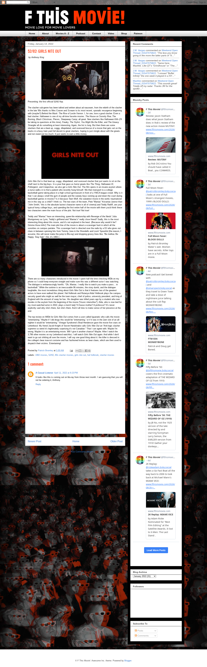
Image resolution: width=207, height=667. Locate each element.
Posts (140, 630)
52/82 (51, 355)
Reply (38, 384)
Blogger (127, 660)
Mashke (137, 81)
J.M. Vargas (139, 50)
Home (32, 33)
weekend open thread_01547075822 (155, 51)
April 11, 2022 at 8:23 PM (66, 373)
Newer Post (34, 441)
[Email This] (77, 350)
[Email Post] (71, 350)
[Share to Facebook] (86, 350)
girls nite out (80, 355)
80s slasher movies (64, 355)
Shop (124, 33)
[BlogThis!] (80, 350)
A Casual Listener (44, 373)
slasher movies (107, 355)
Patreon (138, 33)
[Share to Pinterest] (89, 350)
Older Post (116, 441)
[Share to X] (83, 350)
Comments (143, 635)
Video (111, 33)
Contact (96, 33)
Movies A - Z (62, 33)
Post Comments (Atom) (82, 451)
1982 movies (41, 355)
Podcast (80, 33)
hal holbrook (93, 355)
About (45, 33)
